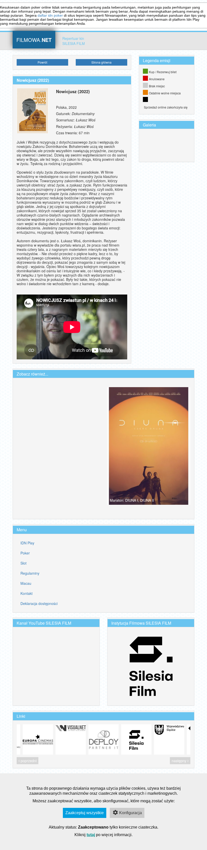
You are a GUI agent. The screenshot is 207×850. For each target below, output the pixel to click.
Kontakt (26, 593)
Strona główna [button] (101, 62)
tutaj (91, 835)
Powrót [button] (42, 62)
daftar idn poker (50, 15)
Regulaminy (29, 573)
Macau (25, 583)
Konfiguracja (130, 813)
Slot (23, 563)
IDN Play (27, 542)
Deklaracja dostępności (39, 603)
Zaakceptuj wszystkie (84, 813)
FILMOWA (33, 39)
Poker (25, 552)
